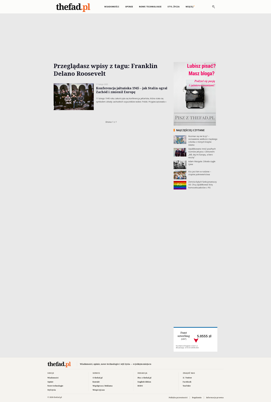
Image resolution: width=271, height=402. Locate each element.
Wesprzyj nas (99, 390)
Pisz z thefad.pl (144, 378)
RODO (140, 386)
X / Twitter (187, 378)
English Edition (144, 382)
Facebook (187, 382)
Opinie (129, 6)
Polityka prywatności (178, 397)
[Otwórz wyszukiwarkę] (212, 7)
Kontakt (96, 382)
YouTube (187, 386)
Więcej (189, 6)
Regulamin (197, 397)
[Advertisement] (135, 34)
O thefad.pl (97, 378)
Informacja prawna (215, 397)
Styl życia (174, 6)
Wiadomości (111, 6)
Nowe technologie (150, 6)
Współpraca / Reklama (102, 386)
